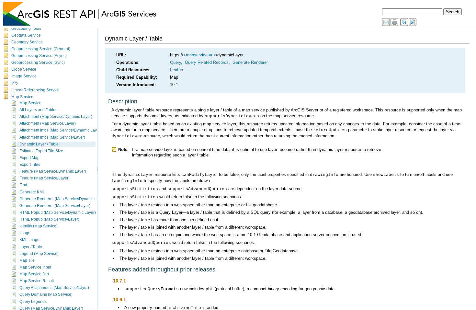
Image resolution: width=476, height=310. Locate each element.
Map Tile (27, 260)
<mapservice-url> (199, 54)
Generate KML (32, 192)
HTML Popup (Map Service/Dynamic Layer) (57, 212)
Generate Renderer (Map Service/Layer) (54, 206)
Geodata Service (26, 35)
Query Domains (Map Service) (46, 294)
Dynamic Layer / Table (39, 144)
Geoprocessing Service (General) (40, 49)
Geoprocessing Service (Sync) (38, 62)
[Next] (413, 22)
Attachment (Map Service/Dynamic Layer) (55, 117)
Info (14, 83)
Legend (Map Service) (39, 254)
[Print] (395, 22)
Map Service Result (36, 281)
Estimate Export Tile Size (41, 151)
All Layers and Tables (38, 110)
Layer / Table (30, 247)
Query (175, 62)
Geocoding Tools (26, 28)
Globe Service (23, 69)
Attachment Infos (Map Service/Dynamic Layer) (60, 130)
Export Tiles (29, 164)
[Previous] (404, 22)
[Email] (386, 22)
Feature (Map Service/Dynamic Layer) (52, 171)
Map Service (22, 97)
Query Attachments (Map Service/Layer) (54, 288)
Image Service (24, 76)
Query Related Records (207, 62)
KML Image (29, 240)
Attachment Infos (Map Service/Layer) (52, 137)
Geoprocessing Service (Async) (39, 56)
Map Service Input (35, 267)
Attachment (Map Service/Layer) (47, 123)
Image (24, 233)
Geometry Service (27, 42)
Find (23, 185)
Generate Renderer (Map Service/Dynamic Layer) (63, 199)
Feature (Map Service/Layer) (44, 178)
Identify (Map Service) (38, 226)
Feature (177, 69)
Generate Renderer (250, 62)
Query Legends (33, 302)
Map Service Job (34, 274)
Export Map (29, 158)
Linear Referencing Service (35, 90)
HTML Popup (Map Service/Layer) (49, 219)
